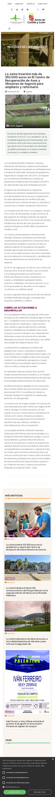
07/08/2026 (10, 579)
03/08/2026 (10, 630)
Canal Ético (42, 4)
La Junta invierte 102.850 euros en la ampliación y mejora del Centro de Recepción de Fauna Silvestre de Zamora (26, 547)
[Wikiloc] (32, 9)
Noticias (38, 53)
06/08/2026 (10, 535)
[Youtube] (22, 9)
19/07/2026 (10, 712)
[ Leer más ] (9, 539)
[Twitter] (17, 9)
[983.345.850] (38, 9)
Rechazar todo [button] (40, 792)
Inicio (10, 4)
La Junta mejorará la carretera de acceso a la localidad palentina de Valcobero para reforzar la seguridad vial (27, 641)
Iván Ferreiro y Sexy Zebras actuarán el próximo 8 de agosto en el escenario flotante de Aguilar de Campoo (25, 724)
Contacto (30, 4)
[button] (27, 787)
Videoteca (19, 4)
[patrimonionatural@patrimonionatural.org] (43, 9)
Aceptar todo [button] (14, 792)
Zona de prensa (26, 53)
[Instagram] (11, 9)
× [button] (53, 759)
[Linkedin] (27, 9)
